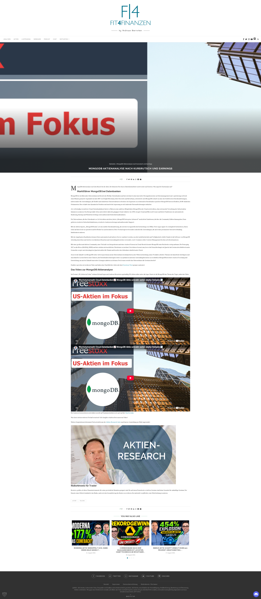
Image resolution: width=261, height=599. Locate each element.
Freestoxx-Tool (128, 265)
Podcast (47, 39)
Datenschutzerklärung (130, 584)
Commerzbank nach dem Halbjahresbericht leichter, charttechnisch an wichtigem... (130, 550)
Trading (82, 500)
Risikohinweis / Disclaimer (149, 584)
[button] (4, 594)
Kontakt (106, 584)
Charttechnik (129, 413)
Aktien (16, 39)
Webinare (37, 39)
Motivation (64, 39)
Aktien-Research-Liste (113, 422)
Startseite (112, 164)
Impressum (116, 584)
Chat (55, 39)
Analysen (7, 39)
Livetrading (26, 39)
